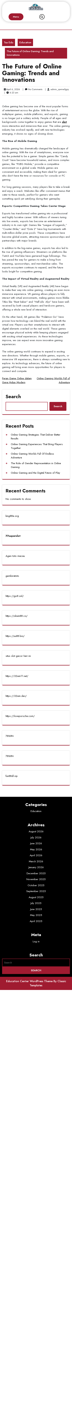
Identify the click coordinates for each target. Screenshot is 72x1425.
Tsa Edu (8, 42)
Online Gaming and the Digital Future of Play (35, 473)
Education (25, 42)
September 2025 (36, 891)
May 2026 (36, 849)
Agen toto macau (15, 556)
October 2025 (36, 885)
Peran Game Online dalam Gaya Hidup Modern (17, 380)
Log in (36, 941)
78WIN (9, 736)
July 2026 (36, 837)
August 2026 (36, 831)
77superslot (13, 536)
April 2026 (36, 855)
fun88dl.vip (12, 776)
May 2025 (36, 915)
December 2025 (36, 873)
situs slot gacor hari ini (18, 656)
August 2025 (36, 897)
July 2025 (36, 903)
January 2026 (36, 867)
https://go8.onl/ (15, 596)
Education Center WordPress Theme (29, 981)
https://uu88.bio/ (15, 636)
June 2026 (36, 843)
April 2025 (36, 921)
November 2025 (36, 879)
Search (13, 396)
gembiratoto (12, 576)
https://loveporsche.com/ (20, 716)
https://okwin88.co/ (17, 616)
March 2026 (36, 861)
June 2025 (36, 909)
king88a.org (12, 516)
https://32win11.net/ (17, 676)
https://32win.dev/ (16, 696)
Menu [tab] (16, 16)
